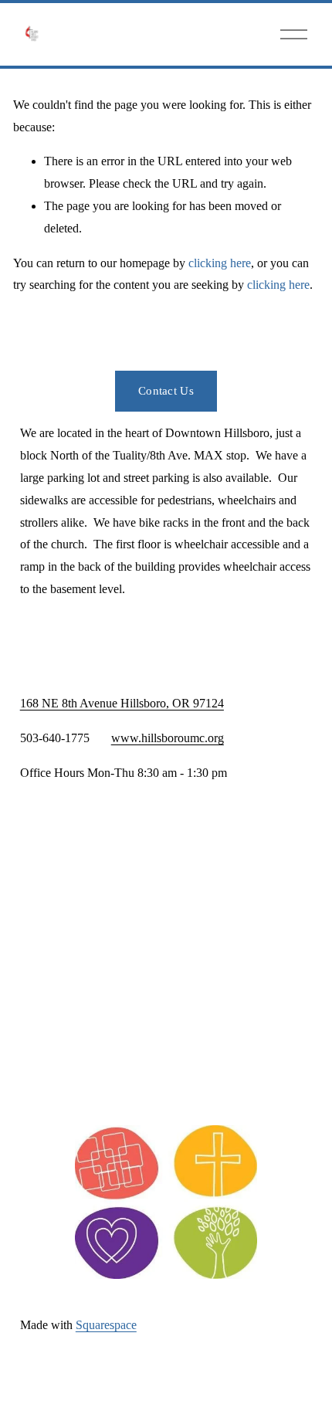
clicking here (219, 263)
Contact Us (166, 391)
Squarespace (106, 1324)
